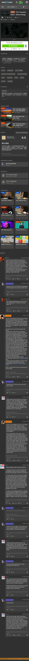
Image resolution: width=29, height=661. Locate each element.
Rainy (16, 77)
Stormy (10, 81)
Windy (22, 77)
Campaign (10, 70)
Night (3, 77)
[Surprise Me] (24, 7)
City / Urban (19, 70)
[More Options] (26, 45)
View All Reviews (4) (22, 132)
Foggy (3, 81)
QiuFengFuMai (11, 163)
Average (9, 77)
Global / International (8, 74)
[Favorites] (2, 7)
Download (13, 46)
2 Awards (4, 19)
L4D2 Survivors (22, 74)
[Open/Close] (27, 53)
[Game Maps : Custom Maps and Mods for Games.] (7, 2)
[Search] (16, 2)
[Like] (2, 17)
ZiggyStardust (10, 137)
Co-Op (3, 70)
